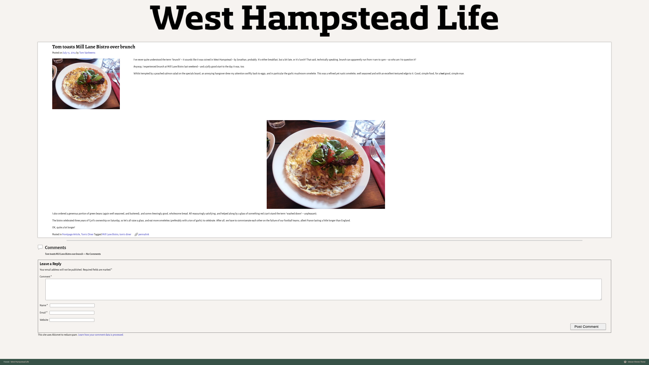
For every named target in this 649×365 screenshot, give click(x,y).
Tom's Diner (87, 234)
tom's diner (125, 234)
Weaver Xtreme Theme (636, 362)
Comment (46, 276)
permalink (143, 234)
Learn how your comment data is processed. (101, 334)
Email (43, 312)
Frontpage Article (71, 234)
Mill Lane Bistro (110, 234)
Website (44, 320)
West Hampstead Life (20, 362)
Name (44, 305)
